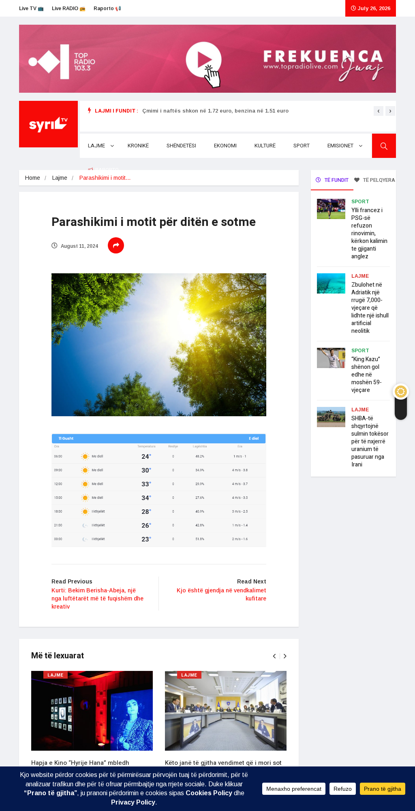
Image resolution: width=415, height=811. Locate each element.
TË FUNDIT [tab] (336, 180)
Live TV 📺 (31, 8)
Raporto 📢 (107, 8)
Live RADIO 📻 (69, 8)
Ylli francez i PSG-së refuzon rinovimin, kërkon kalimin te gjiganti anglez (369, 233)
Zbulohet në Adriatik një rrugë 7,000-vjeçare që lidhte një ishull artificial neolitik (370, 308)
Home (32, 178)
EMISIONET (340, 145)
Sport (301, 145)
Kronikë (138, 145)
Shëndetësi (181, 145)
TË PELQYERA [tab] (378, 180)
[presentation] (378, 111)
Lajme (96, 145)
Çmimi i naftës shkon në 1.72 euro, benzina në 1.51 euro (215, 111)
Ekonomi (225, 145)
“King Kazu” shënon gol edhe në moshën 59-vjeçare (366, 374)
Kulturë (265, 145)
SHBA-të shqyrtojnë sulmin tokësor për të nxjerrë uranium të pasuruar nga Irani (370, 441)
